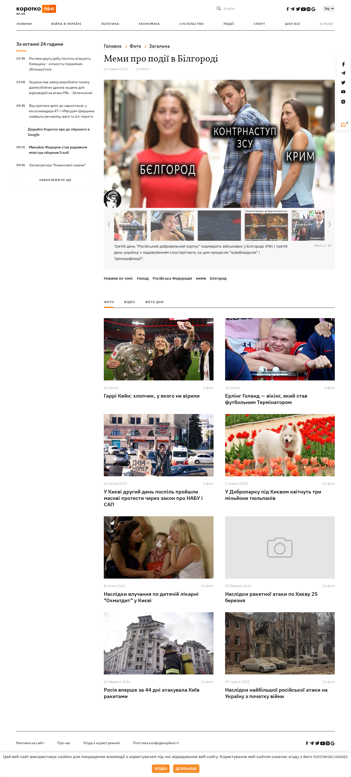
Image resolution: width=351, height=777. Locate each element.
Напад (143, 278)
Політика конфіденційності (156, 743)
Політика (110, 24)
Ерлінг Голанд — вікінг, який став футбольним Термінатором (266, 399)
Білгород (218, 278)
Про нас (63, 743)
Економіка (149, 24)
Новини (24, 24)
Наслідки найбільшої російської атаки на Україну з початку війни (276, 693)
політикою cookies (330, 757)
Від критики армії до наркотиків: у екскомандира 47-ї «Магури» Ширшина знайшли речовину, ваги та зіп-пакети (61, 111)
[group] (219, 144)
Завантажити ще (55, 180)
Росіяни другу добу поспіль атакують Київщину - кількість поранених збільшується (60, 64)
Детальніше (186, 768)
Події (229, 24)
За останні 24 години (39, 44)
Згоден (160, 768)
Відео (129, 302)
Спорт (259, 24)
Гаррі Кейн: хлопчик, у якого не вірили (152, 395)
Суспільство (192, 24)
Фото (109, 302)
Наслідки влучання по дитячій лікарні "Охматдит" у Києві (151, 597)
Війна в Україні (66, 24)
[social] (287, 9)
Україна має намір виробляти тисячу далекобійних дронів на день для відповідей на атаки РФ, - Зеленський (60, 87)
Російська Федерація (172, 278)
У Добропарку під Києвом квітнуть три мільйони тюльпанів (273, 494)
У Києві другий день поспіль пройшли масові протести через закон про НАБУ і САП (153, 498)
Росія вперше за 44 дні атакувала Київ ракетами (151, 693)
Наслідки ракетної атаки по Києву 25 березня (271, 597)
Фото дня (154, 302)
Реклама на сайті (30, 743)
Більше (327, 24)
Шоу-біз (292, 24)
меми (201, 278)
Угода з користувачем (101, 743)
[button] (330, 225)
